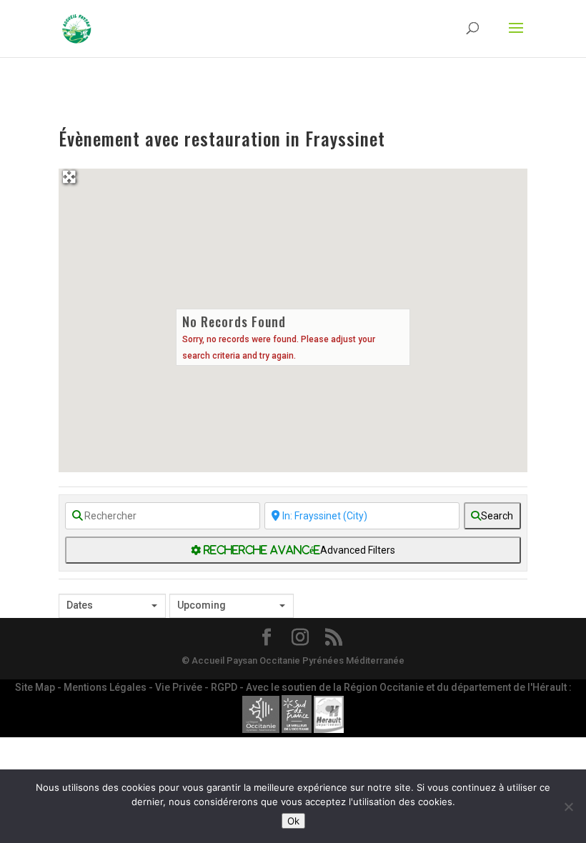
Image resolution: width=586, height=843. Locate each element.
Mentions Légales (106, 687)
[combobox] (112, 606)
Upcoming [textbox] (201, 605)
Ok (293, 821)
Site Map (36, 687)
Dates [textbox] (79, 605)
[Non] (568, 806)
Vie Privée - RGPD (197, 687)
